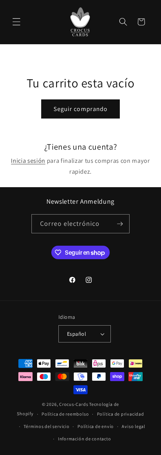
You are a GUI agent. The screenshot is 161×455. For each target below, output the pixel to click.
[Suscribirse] (120, 224)
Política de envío (96, 426)
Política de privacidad (120, 414)
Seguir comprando (81, 109)
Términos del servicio (46, 426)
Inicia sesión (28, 160)
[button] (16, 22)
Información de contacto (84, 438)
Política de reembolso (65, 414)
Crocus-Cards (73, 404)
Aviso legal (133, 426)
